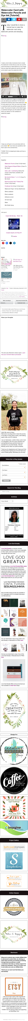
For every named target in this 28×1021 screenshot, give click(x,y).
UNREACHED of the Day (14, 508)
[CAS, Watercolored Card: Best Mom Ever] (18, 262)
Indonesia (17, 525)
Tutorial (2, 290)
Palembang (11, 525)
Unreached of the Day (10, 535)
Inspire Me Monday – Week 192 (14, 216)
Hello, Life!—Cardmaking (11, 171)
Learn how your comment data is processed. (13, 353)
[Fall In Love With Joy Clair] (6, 275)
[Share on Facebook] (8, 19)
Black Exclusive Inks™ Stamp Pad (14, 181)
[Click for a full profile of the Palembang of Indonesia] (14, 521)
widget (16, 536)
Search (1, 487)
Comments (3, 20)
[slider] (13, 96)
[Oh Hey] (14, 47)
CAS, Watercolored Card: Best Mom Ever (18, 266)
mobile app (21, 535)
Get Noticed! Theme (21, 1019)
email (17, 535)
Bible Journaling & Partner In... (6, 302)
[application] (14, 85)
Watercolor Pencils (10, 163)
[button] (14, 85)
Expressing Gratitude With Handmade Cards (21, 302)
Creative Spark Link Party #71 (14, 233)
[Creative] (14, 236)
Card (7, 288)
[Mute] (22, 96)
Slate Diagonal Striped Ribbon (13, 166)
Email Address (13, 465)
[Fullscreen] (25, 96)
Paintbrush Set (9, 186)
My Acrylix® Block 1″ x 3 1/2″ (12, 177)
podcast (12, 536)
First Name (13, 470)
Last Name (13, 475)
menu (27, 3)
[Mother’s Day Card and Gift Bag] (6, 262)
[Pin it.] (19, 19)
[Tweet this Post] (14, 19)
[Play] (3, 96)
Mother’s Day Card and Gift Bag (5, 266)
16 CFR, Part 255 (21, 296)
